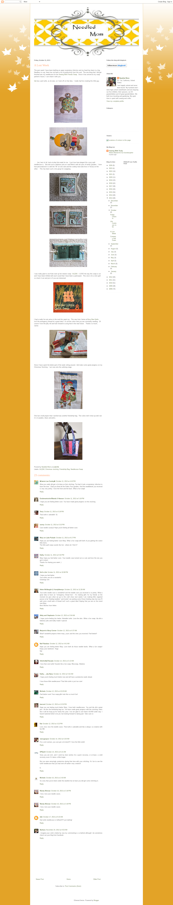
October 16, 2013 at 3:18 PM (61, 791)
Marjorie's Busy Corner (48, 630)
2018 (111, 183)
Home (69, 879)
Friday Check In (113, 216)
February (114, 266)
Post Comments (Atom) (73, 886)
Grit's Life (43, 572)
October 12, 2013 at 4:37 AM (67, 630)
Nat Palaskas (44, 643)
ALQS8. (75, 274)
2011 (111, 280)
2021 (111, 174)
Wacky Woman (45, 791)
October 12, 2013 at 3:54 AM (65, 615)
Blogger (96, 900)
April (112, 261)
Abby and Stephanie (47, 615)
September (114, 244)
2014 (111, 195)
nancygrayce (44, 739)
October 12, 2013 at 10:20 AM (56, 691)
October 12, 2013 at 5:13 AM (64, 661)
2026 (111, 165)
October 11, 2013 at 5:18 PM (74, 498)
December (114, 201)
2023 (111, 168)
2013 (111, 198)
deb (41, 817)
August (113, 249)
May (112, 258)
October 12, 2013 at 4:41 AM (59, 643)
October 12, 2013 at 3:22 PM (52, 724)
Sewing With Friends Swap (68, 74)
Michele (42, 691)
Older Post (97, 879)
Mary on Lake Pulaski (47, 538)
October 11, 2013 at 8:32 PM (54, 555)
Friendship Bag (64, 469)
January (113, 271)
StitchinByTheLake (46, 661)
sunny (42, 525)
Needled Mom (124, 78)
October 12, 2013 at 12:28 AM (74, 589)
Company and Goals (113, 238)
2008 (111, 289)
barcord (42, 704)
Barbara (42, 830)
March (113, 264)
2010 (111, 283)
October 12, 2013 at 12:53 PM (56, 704)
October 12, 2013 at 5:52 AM (63, 674)
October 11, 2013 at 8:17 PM (66, 538)
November (114, 205)
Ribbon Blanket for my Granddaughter (121, 153)
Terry (41, 511)
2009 (111, 286)
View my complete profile (115, 101)
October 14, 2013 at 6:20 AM (59, 739)
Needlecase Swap (77, 469)
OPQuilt (43, 752)
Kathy (42, 555)
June (113, 255)
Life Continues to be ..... (113, 225)
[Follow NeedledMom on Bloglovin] (117, 66)
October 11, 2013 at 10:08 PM (58, 572)
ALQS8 (41, 469)
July (112, 252)
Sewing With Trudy (116, 151)
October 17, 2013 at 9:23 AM (53, 817)
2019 (111, 180)
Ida (35, 81)
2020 (111, 177)
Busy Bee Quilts (93, 319)
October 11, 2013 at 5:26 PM (54, 511)
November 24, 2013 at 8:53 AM (56, 830)
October (113, 210)
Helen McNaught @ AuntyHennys (52, 589)
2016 (111, 189)
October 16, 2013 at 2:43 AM (56, 778)
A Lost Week (113, 232)
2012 (111, 277)
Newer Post (40, 879)
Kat (41, 724)
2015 (111, 192)
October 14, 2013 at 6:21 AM (56, 752)
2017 (111, 186)
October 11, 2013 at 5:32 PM (54, 525)
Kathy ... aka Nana (46, 674)
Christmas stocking (51, 469)
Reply (42, 492)
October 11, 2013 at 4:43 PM (66, 481)
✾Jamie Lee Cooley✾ (47, 481)
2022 (111, 171)
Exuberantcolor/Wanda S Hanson (52, 498)
